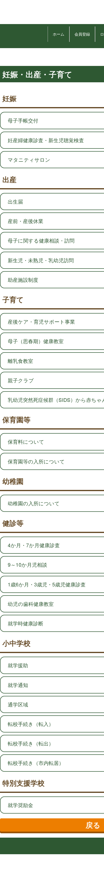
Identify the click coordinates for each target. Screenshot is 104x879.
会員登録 (82, 34)
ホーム (58, 34)
